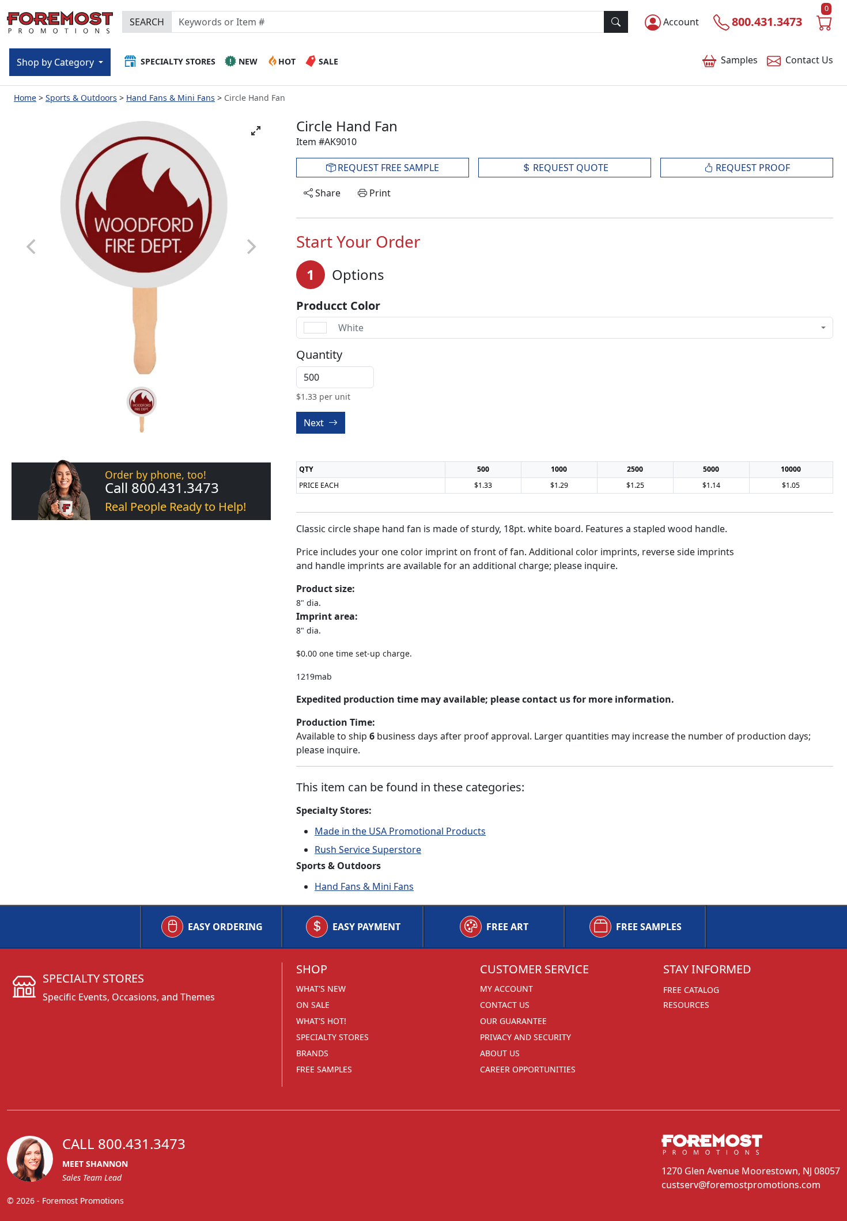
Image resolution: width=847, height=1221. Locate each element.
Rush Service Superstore (368, 849)
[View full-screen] (256, 131)
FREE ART (507, 926)
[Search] (616, 22)
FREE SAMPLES (649, 926)
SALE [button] (328, 61)
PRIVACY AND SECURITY (525, 1037)
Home (25, 97)
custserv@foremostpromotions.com (740, 1184)
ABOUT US (500, 1053)
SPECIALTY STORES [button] (178, 61)
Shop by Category (56, 62)
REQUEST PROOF (751, 167)
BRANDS (312, 1053)
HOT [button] (287, 61)
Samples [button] (739, 60)
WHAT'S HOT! (321, 1020)
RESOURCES (686, 1004)
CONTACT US (505, 1004)
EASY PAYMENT (366, 926)
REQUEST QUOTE (569, 167)
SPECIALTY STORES (332, 1037)
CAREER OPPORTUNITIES (528, 1069)
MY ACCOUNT (506, 988)
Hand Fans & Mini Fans (170, 97)
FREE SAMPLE (387, 167)
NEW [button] (248, 61)
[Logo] (60, 20)
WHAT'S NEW (321, 988)
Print (379, 193)
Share (327, 193)
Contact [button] (809, 60)
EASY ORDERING (225, 926)
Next (315, 422)
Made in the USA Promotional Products (400, 831)
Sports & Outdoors (81, 97)
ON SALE (313, 1004)
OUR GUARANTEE (513, 1020)
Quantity (319, 355)
